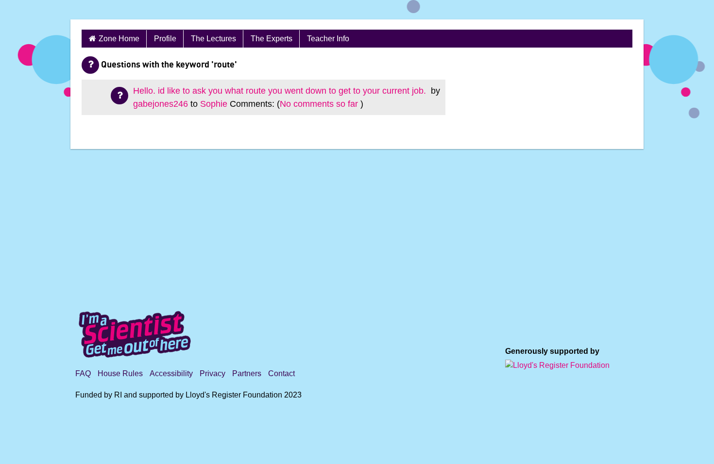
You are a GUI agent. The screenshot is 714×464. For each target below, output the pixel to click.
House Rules (120, 373)
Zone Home (119, 38)
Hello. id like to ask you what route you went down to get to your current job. (280, 91)
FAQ (83, 373)
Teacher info (328, 38)
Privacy (212, 373)
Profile (165, 38)
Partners (246, 373)
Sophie (213, 104)
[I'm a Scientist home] (136, 330)
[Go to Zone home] (127, 10)
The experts (271, 38)
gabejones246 (160, 104)
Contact (281, 373)
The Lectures (213, 38)
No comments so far (319, 104)
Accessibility (171, 373)
